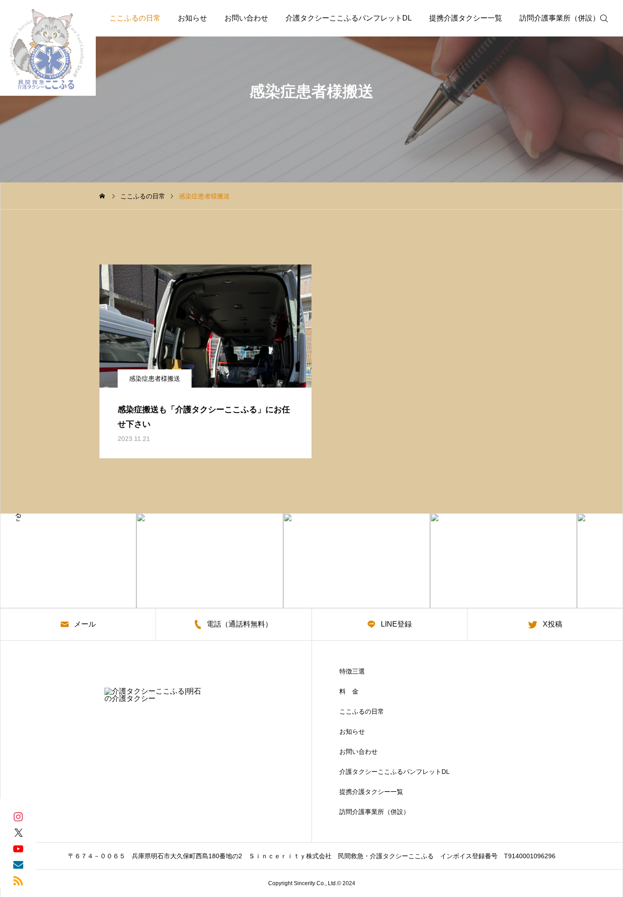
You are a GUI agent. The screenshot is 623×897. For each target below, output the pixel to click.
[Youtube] (18, 848)
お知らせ (192, 18)
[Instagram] (18, 816)
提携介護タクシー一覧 (465, 18)
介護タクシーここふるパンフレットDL (349, 18)
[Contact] (18, 864)
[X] (18, 832)
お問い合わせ (246, 18)
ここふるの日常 (135, 18)
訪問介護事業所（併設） (559, 18)
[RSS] (18, 880)
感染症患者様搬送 (154, 378)
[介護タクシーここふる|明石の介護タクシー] (48, 48)
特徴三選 (352, 671)
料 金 (348, 691)
